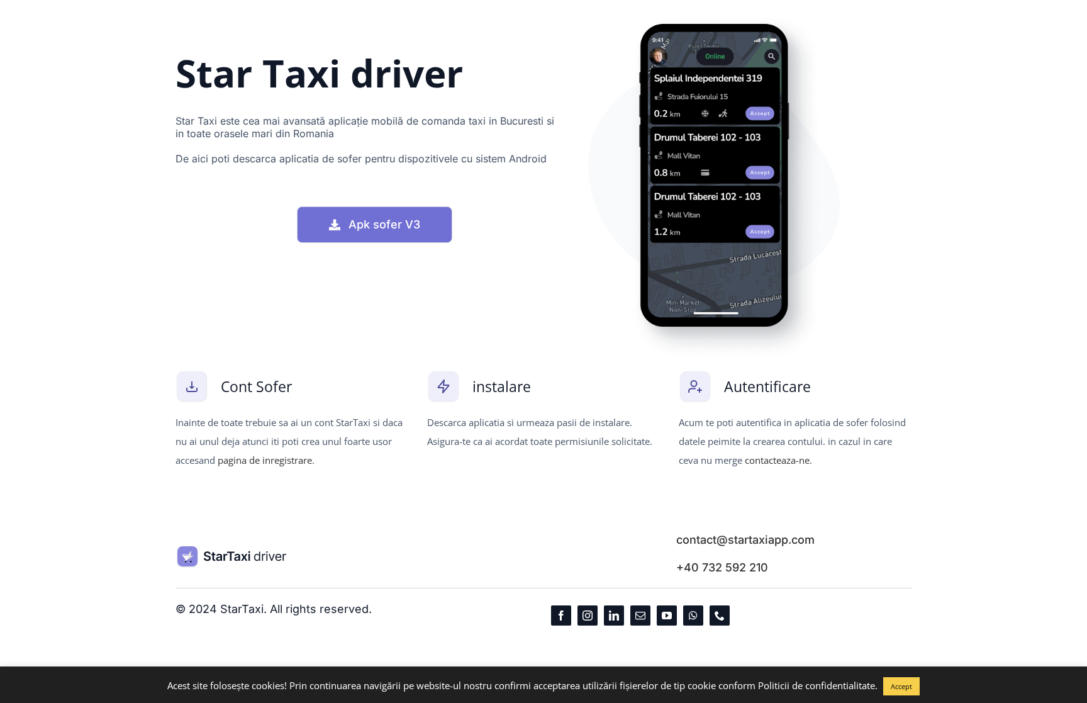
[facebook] (561, 615)
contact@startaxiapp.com (745, 539)
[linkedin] (614, 615)
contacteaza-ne (777, 460)
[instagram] (587, 615)
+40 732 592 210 (722, 567)
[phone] (720, 615)
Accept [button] (901, 686)
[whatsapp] (693, 615)
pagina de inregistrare (265, 460)
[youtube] (667, 615)
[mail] (640, 615)
